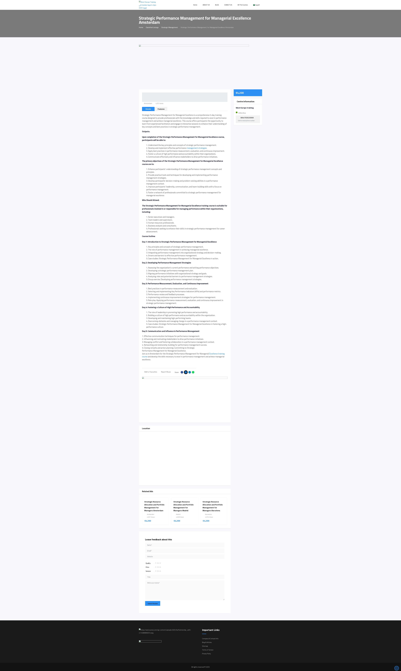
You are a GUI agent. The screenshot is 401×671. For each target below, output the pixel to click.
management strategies (197, 148)
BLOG (217, 4)
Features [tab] (161, 109)
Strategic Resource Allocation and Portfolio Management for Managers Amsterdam (154, 506)
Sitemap (205, 646)
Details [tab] (148, 109)
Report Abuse (166, 371)
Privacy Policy (206, 653)
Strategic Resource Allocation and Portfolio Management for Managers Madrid (183, 506)
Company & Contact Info (210, 638)
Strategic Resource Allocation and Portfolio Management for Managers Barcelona (213, 506)
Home (195, 4)
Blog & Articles (207, 642)
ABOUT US (206, 4)
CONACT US (228, 4)
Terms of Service (207, 649)
